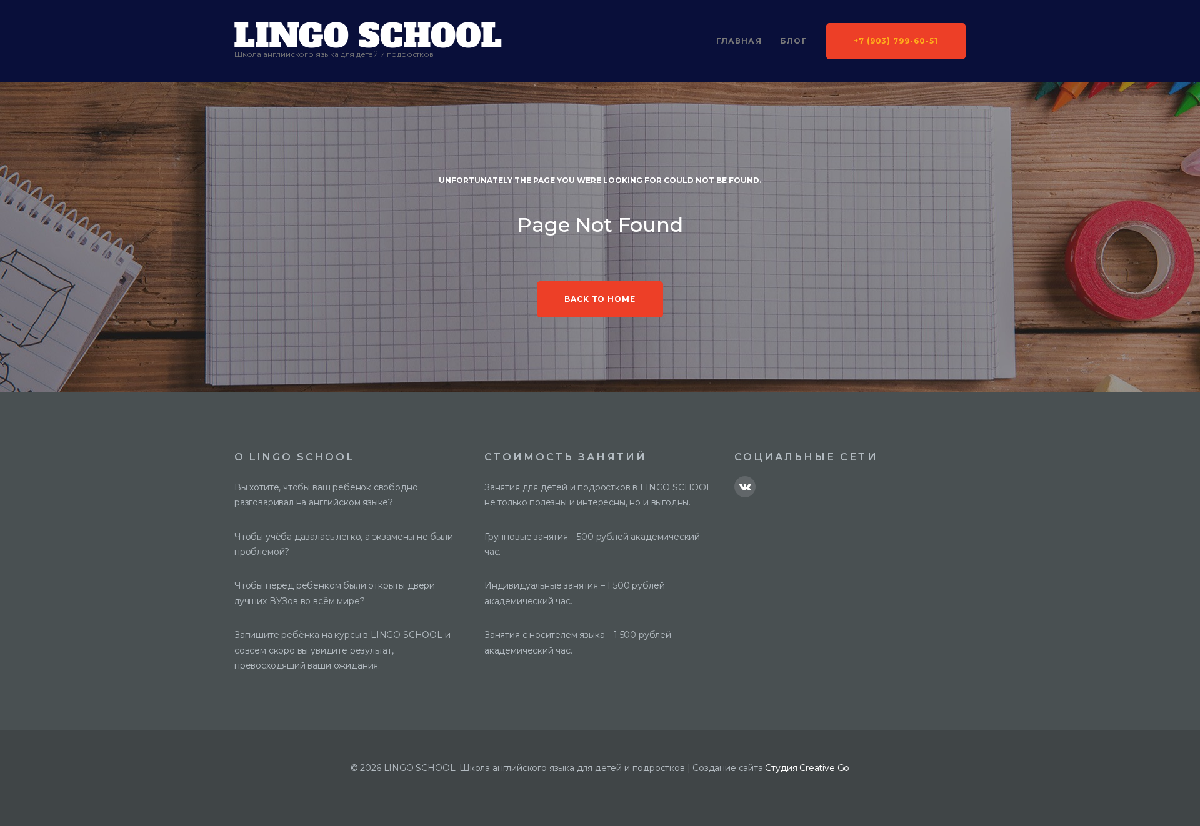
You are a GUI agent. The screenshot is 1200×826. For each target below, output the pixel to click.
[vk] (745, 486)
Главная (739, 41)
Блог (794, 41)
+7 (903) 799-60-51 (896, 41)
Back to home (600, 299)
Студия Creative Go (807, 768)
